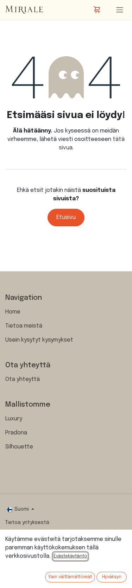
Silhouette (19, 447)
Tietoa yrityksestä (27, 522)
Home (12, 312)
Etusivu (66, 217)
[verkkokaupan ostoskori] (97, 10)
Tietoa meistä (23, 326)
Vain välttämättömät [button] (70, 577)
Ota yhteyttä (22, 379)
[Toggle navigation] (120, 10)
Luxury (13, 419)
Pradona (16, 433)
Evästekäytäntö (70, 556)
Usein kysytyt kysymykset (39, 340)
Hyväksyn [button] (111, 577)
